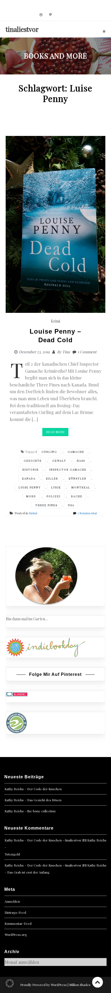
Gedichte (33, 461)
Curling (49, 452)
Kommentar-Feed (18, 923)
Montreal (80, 487)
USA (71, 505)
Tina (66, 351)
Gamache (76, 452)
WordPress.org (16, 934)
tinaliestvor (22, 29)
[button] (9, 983)
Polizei (54, 496)
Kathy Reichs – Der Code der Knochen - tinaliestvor (43, 840)
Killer (52, 478)
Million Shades (80, 984)
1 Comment (87, 351)
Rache (76, 496)
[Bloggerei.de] (16, 693)
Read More (55, 432)
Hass (81, 461)
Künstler (77, 478)
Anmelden (12, 901)
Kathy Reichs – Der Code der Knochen (33, 789)
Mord (31, 496)
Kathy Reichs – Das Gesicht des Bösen (33, 800)
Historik (30, 469)
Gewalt (59, 461)
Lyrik (56, 487)
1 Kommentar (87, 513)
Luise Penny (30, 487)
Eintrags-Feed (15, 912)
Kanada (29, 478)
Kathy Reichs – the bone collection (30, 811)
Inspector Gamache (67, 469)
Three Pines (46, 505)
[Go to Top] (97, 982)
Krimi (55, 321)
